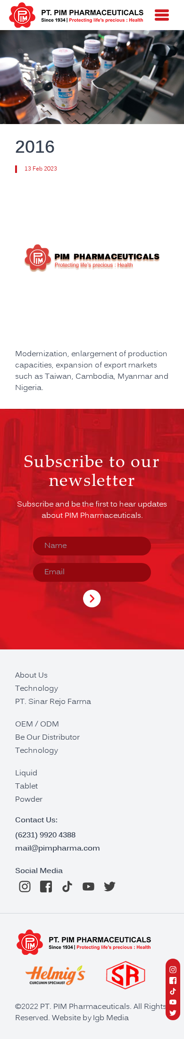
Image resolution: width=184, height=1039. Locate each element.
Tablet (26, 786)
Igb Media (111, 1018)
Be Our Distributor (47, 737)
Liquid (26, 773)
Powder (28, 799)
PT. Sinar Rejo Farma (53, 702)
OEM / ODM (37, 724)
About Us (31, 675)
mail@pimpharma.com (57, 848)
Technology (36, 689)
